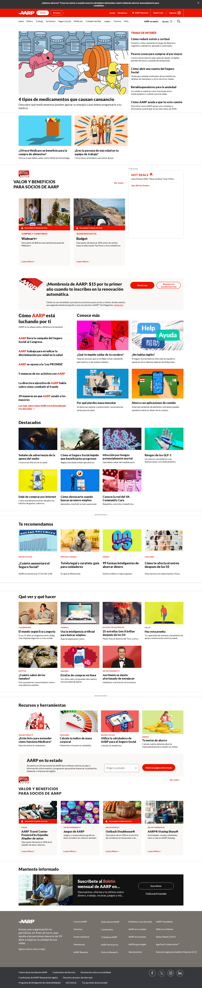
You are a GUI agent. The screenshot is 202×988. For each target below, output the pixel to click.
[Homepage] (27, 13)
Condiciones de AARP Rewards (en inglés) (38, 977)
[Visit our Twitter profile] (161, 973)
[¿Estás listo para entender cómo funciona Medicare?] (37, 721)
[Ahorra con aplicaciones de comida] (157, 384)
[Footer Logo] (41, 921)
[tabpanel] (163, 21)
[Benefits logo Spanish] (25, 177)
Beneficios (122, 13)
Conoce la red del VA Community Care (116, 498)
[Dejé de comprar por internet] (38, 480)
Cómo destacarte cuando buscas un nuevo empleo (77, 498)
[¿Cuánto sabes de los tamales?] (38, 657)
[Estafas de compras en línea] (80, 657)
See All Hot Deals (140, 185)
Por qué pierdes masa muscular (96, 402)
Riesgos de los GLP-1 (158, 455)
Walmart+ (29, 239)
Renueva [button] (57, 13)
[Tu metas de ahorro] (162, 722)
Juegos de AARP (73, 831)
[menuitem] (21, 22)
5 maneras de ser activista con (42, 373)
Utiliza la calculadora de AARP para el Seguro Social (118, 740)
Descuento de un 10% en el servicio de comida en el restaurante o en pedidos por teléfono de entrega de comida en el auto (122, 836)
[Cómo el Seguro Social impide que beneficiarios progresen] (80, 439)
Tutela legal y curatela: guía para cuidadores (80, 565)
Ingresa (172, 13)
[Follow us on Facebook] (152, 973)
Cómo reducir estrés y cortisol (150, 39)
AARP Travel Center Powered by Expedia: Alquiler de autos (34, 835)
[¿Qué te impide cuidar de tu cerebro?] (102, 335)
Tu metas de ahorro (154, 740)
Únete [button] (42, 13)
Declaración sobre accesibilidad (96, 972)
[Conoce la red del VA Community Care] (122, 480)
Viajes (24, 827)
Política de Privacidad (156, 893)
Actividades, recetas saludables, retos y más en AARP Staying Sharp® (163, 836)
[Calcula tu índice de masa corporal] (79, 721)
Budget (82, 239)
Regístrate (158, 13)
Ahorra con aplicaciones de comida (154, 402)
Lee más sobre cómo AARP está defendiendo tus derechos (42, 407)
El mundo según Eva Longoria (37, 631)
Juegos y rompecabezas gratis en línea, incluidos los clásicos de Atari (79, 836)
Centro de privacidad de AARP (33, 972)
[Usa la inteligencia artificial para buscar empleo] (80, 613)
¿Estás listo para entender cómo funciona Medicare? (35, 740)
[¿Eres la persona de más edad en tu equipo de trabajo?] (101, 131)
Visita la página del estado (158, 767)
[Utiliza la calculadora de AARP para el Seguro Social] (120, 721)
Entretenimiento (72, 827)
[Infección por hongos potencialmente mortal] (122, 439)
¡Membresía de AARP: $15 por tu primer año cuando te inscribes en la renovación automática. (84, 289)
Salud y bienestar (156, 827)
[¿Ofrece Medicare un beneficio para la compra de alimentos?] (45, 131)
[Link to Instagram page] (170, 973)
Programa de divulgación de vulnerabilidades (40, 982)
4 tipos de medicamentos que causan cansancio (66, 99)
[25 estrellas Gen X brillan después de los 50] (122, 613)
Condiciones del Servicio (63, 972)
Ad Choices (71, 982)
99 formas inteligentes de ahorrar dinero (121, 565)
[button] (178, 21)
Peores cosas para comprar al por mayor (156, 53)
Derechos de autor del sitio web (77, 977)
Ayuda (112, 13)
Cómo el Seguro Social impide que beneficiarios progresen (80, 456)
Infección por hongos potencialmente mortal (118, 456)
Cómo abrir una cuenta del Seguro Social (152, 70)
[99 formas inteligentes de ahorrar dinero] (122, 540)
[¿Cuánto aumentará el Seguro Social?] (38, 540)
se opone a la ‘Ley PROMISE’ (41, 364)
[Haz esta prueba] (164, 613)
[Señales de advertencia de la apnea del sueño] (38, 439)
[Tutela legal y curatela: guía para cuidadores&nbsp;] (80, 540)
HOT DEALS (139, 175)
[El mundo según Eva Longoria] (38, 613)
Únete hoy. (119, 305)
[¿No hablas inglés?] (157, 335)
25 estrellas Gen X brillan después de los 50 (119, 633)
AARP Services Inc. (110, 944)
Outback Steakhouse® (120, 831)
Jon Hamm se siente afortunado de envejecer (119, 676)
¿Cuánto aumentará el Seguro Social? (34, 565)
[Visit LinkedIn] (180, 973)
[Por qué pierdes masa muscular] (102, 384)
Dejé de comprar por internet (37, 496)
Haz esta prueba (155, 631)
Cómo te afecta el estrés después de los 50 (162, 565)
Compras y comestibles (34, 234)
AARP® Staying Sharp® (163, 831)
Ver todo (118, 182)
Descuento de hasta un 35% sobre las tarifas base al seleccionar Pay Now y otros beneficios (98, 244)
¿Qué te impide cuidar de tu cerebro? (100, 354)
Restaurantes (112, 827)
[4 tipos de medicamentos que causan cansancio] (73, 62)
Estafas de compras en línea (78, 675)
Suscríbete (155, 886)
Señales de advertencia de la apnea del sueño (37, 456)
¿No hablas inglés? (143, 354)
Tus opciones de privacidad (94, 982)
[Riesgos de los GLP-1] (164, 439)
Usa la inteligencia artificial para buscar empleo (78, 633)
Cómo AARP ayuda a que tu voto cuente (156, 102)
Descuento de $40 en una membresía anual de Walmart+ (42, 244)
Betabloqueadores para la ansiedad (153, 87)
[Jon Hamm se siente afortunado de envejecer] (122, 657)
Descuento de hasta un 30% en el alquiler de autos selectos (36, 843)
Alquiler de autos (86, 234)
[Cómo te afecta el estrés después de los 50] (164, 540)
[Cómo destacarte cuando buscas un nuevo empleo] (80, 480)
